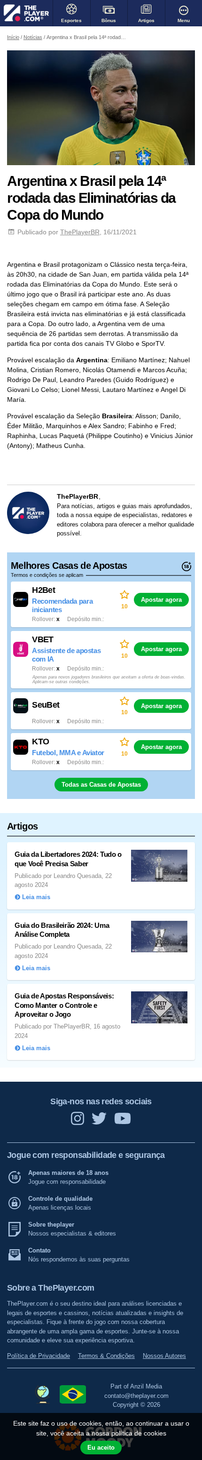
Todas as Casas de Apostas (101, 784)
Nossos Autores (164, 1355)
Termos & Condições (106, 1355)
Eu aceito (101, 1447)
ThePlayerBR (80, 232)
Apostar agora (161, 599)
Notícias (32, 37)
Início (13, 37)
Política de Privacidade (38, 1355)
